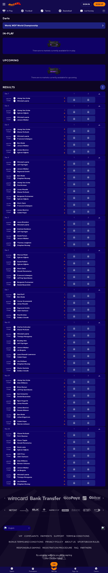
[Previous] (4, 498)
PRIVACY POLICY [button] (54, 542)
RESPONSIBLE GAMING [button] (28, 548)
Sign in (86, 4)
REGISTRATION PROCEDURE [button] (57, 548)
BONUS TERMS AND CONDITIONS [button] (26, 542)
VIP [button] (20, 536)
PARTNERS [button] (86, 548)
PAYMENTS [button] (46, 536)
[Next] (103, 498)
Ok (54, 564)
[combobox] (17, 528)
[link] (14, 4)
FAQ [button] (76, 548)
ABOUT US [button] (70, 542)
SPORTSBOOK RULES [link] (88, 542)
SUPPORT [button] (59, 536)
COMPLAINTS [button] (31, 536)
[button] (54, 93)
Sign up (99, 4)
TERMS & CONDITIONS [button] (77, 536)
